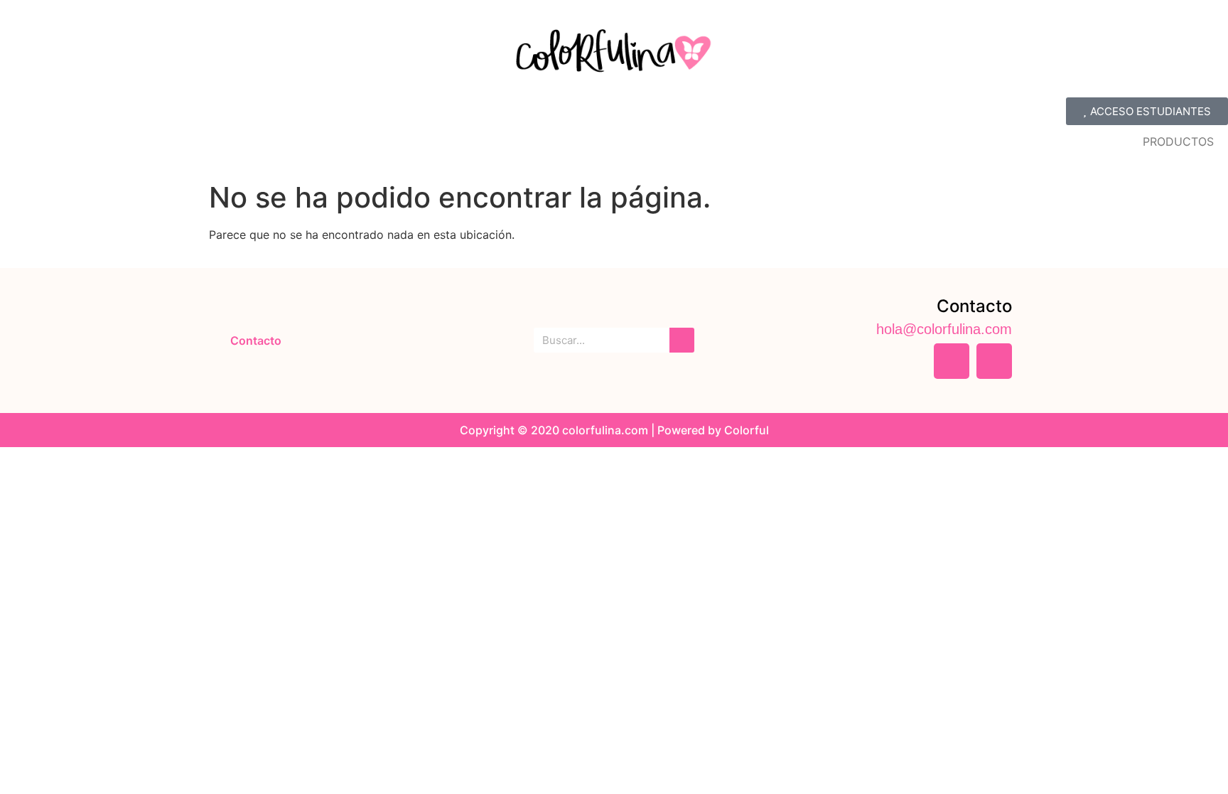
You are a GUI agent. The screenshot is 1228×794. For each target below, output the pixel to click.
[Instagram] (994, 361)
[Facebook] (951, 361)
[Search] (681, 340)
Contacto (255, 340)
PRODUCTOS (1178, 141)
